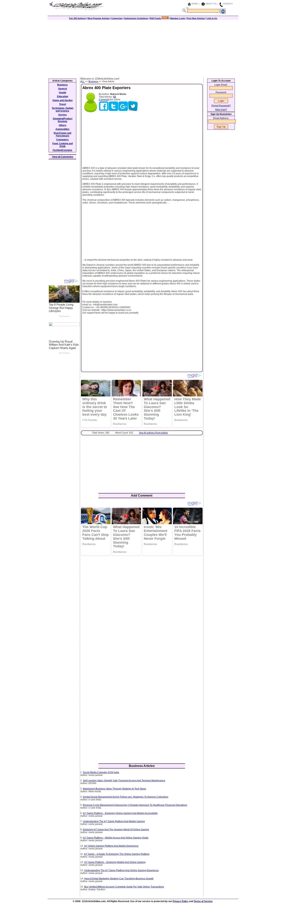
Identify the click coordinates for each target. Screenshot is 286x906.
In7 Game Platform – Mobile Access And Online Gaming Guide (115, 837)
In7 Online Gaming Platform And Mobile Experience (111, 846)
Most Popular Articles (99, 18)
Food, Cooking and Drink (62, 145)
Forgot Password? (221, 105)
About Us (210, 4)
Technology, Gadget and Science (62, 109)
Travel (62, 104)
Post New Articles (196, 18)
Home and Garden (63, 100)
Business (93, 81)
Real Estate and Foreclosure (62, 134)
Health (62, 92)
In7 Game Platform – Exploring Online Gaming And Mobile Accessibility (120, 813)
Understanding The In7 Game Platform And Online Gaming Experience (121, 870)
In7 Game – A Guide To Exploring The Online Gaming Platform (116, 854)
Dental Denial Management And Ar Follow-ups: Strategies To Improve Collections (125, 797)
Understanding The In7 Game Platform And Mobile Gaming (114, 821)
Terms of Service (203, 901)
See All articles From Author (153, 432)
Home (194, 4)
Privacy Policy (181, 901)
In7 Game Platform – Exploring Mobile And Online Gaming (115, 862)
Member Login (177, 18)
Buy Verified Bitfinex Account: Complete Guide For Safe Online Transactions (124, 886)
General (62, 88)
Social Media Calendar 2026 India (101, 772)
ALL (82, 81)
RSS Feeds (155, 18)
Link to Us (212, 18)
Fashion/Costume (62, 150)
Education (62, 96)
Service (62, 114)
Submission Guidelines (136, 18)
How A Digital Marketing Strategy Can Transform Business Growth (119, 878)
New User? (221, 109)
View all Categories (62, 156)
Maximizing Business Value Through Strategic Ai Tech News (114, 788)
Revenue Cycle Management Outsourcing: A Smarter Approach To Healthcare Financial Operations (135, 805)
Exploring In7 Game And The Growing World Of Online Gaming (116, 829)
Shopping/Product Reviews (62, 120)
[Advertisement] (143, 48)
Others (62, 125)
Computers (62, 139)
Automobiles (62, 129)
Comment (104, 99)
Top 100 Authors (77, 18)
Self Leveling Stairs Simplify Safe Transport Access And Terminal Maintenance (124, 780)
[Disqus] (141, 608)
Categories (116, 18)
